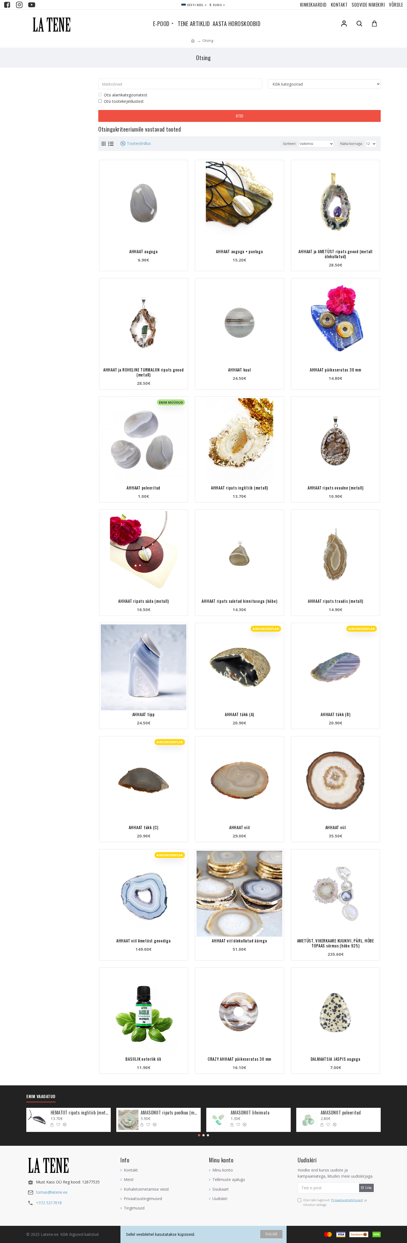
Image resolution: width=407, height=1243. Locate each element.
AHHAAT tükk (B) (335, 714)
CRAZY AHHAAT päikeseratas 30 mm (239, 1058)
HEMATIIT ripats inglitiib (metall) (80, 1113)
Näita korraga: (351, 143)
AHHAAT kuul (239, 369)
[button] (199, 1135)
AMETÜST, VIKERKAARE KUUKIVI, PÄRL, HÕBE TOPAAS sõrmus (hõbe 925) (335, 943)
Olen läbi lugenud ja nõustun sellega (335, 1202)
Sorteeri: (289, 143)
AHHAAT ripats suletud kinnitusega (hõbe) (239, 600)
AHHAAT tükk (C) (143, 827)
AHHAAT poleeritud (143, 487)
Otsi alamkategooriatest (125, 95)
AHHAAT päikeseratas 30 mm (335, 369)
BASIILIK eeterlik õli (143, 1058)
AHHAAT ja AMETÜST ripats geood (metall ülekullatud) (335, 254)
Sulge (271, 1233)
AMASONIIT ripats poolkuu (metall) (170, 1113)
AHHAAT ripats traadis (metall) (335, 600)
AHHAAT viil (239, 827)
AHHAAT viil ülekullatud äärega (239, 940)
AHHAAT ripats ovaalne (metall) (336, 487)
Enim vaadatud (41, 1096)
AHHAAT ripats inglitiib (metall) (239, 487)
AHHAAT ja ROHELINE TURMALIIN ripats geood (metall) (143, 372)
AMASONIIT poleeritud (341, 1113)
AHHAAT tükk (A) (239, 714)
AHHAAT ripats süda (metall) (143, 600)
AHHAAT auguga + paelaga (239, 251)
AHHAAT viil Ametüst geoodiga (143, 940)
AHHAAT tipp (143, 714)
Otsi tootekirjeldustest (124, 101)
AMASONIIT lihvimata (250, 1113)
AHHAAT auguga (143, 251)
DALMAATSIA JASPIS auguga (335, 1058)
